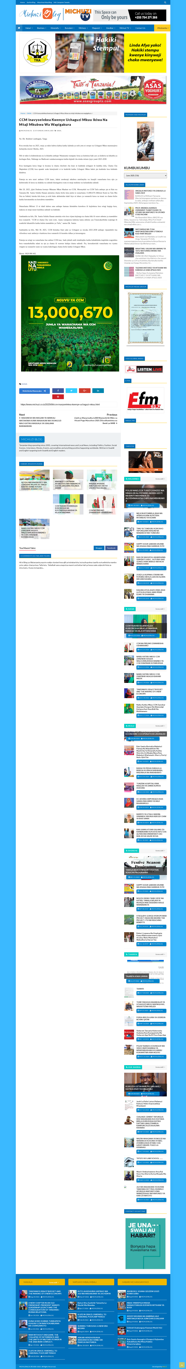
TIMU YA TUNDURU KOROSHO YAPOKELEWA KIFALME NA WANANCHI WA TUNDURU (149, 530)
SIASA (29, 113)
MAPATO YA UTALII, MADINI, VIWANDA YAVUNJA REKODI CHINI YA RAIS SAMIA (151, 816)
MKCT (164, 1367)
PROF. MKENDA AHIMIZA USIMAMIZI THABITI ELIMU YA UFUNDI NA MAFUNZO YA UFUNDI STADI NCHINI (150, 211)
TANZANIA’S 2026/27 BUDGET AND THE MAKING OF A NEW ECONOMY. (149, 691)
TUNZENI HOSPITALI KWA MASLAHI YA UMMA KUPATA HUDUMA (148, 785)
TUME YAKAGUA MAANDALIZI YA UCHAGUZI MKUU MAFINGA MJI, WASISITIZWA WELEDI (150, 1004)
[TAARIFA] (129, 997)
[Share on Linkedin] (98, 390)
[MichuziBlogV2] (56, 13)
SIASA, (59, 130)
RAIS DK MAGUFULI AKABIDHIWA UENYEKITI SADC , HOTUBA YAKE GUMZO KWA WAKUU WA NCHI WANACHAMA (150, 560)
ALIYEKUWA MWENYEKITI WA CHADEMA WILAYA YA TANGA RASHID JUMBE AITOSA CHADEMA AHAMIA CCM (34, 485)
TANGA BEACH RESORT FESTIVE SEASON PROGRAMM (142, 871)
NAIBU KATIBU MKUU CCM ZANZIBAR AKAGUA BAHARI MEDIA (148, 676)
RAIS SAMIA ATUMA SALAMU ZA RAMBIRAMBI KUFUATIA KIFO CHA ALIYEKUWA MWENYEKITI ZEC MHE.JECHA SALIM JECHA (151, 832)
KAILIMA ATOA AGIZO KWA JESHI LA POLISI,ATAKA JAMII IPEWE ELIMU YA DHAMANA (150, 592)
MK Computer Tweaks (62, 2)
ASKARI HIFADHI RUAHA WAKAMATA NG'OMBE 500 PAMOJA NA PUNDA (90, 1339)
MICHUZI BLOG (25, 1367)
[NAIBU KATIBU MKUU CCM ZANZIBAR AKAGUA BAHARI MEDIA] (129, 682)
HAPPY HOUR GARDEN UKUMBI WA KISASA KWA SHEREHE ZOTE (150, 545)
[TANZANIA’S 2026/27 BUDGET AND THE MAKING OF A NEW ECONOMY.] (129, 697)
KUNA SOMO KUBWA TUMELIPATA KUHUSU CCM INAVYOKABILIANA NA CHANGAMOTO (44, 1323)
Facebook (111, 548)
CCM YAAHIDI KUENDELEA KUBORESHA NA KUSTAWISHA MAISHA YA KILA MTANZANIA (66, 509)
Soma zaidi (159, 479)
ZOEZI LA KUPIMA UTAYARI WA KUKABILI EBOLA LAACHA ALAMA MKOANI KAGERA (150, 577)
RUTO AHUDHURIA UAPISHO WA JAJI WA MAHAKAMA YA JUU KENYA (94, 1292)
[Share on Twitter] (71, 390)
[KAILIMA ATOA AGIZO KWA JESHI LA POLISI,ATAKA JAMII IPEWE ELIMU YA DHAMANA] (129, 598)
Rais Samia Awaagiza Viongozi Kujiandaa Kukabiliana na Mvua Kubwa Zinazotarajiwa (145, 1341)
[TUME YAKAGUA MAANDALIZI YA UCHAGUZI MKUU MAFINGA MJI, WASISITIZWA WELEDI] (129, 1010)
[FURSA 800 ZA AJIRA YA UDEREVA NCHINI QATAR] (129, 1025)
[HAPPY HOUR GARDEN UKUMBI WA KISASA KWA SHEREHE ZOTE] (129, 552)
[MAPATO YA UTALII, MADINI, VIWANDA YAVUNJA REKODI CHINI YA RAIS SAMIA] (129, 822)
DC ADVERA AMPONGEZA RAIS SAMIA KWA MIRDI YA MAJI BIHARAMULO (149, 801)
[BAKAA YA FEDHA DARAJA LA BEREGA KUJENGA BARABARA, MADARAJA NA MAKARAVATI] (129, 776)
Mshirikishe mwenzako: (32, 391)
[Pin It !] (58, 397)
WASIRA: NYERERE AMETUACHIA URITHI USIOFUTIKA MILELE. (98, 486)
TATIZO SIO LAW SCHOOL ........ (149, 1158)
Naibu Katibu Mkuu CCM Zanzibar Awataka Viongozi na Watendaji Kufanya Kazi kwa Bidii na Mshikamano (150, 708)
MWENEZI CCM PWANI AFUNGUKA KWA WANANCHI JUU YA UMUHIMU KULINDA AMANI (67, 484)
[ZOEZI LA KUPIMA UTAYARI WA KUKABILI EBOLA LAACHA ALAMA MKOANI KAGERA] (129, 582)
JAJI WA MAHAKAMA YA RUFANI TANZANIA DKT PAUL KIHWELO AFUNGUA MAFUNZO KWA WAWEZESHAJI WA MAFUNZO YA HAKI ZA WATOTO (150, 1191)
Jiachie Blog (31, 2)
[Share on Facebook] (58, 390)
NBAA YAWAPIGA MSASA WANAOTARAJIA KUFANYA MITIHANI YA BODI (145, 1305)
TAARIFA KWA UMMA (137, 976)
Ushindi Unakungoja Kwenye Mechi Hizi (144, 1328)
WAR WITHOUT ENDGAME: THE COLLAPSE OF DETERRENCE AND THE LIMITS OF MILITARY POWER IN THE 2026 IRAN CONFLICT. (45, 1338)
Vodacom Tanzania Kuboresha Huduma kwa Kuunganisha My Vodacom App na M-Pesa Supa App (151, 1033)
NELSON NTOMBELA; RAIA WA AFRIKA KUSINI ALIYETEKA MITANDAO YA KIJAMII (149, 515)
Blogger (99, 548)
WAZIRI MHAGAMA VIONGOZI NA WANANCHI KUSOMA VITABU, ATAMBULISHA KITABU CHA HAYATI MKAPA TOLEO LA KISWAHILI (151, 1143)
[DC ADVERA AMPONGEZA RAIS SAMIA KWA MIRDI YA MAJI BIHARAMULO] (129, 807)
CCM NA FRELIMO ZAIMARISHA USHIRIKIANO (101, 511)
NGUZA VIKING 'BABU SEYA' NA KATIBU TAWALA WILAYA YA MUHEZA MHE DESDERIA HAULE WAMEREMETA (150, 901)
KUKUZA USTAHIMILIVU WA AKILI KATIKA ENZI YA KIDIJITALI (143, 1087)
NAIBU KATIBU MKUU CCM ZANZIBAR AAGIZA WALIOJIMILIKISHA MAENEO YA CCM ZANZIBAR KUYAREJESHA (33, 532)
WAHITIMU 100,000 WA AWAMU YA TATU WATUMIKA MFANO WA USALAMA (150, 251)
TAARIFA (140, 989)
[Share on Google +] (85, 390)
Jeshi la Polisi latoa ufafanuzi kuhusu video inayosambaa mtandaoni (149, 1103)
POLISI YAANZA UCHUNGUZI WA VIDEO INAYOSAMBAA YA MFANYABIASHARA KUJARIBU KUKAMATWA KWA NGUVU (150, 1049)
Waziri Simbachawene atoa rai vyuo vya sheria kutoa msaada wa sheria (151, 1174)
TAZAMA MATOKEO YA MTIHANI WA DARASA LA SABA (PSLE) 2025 (151, 269)
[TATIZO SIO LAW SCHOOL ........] (129, 1166)
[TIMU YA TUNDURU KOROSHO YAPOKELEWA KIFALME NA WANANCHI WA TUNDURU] (129, 536)
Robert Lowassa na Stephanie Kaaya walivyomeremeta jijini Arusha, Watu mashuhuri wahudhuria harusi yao (149, 936)
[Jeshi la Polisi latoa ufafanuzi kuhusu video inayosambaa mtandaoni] (129, 1109)
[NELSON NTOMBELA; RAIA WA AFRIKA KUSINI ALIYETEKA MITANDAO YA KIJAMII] (129, 521)
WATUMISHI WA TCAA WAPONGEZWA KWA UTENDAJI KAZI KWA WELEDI (149, 231)
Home (22, 2)
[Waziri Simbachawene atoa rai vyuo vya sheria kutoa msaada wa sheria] (129, 1179)
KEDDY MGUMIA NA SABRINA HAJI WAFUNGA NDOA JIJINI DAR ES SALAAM (145, 1317)
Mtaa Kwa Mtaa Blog (44, 2)
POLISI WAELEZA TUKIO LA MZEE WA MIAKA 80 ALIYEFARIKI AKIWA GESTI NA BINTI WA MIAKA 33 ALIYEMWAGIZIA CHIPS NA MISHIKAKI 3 (145, 495)
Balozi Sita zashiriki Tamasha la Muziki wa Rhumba (92, 1304)
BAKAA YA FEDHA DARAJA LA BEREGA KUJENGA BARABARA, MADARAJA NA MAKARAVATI (149, 770)
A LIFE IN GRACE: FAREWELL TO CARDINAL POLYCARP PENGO (42, 1352)
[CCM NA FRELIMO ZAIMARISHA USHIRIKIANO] (129, 651)
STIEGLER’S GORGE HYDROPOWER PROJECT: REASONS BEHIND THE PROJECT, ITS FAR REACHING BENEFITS (151, 919)
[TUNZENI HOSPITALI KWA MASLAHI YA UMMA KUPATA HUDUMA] (129, 791)
